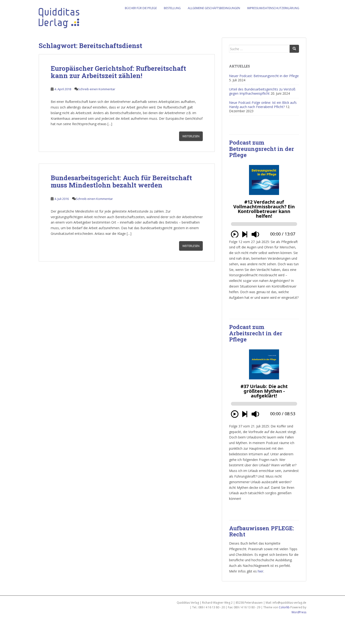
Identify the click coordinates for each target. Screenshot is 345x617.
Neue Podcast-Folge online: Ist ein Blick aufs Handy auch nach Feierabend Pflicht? (263, 104)
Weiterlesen (190, 136)
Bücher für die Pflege (141, 8)
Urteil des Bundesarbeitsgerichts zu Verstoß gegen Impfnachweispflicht (262, 91)
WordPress (298, 612)
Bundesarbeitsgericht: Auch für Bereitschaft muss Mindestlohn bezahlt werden (121, 181)
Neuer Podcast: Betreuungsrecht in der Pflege (264, 76)
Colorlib (284, 607)
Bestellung (172, 8)
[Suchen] (294, 49)
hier (260, 571)
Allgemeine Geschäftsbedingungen (214, 8)
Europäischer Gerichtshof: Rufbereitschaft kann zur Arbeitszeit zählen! (118, 72)
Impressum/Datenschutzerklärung (273, 8)
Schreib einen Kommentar (96, 89)
